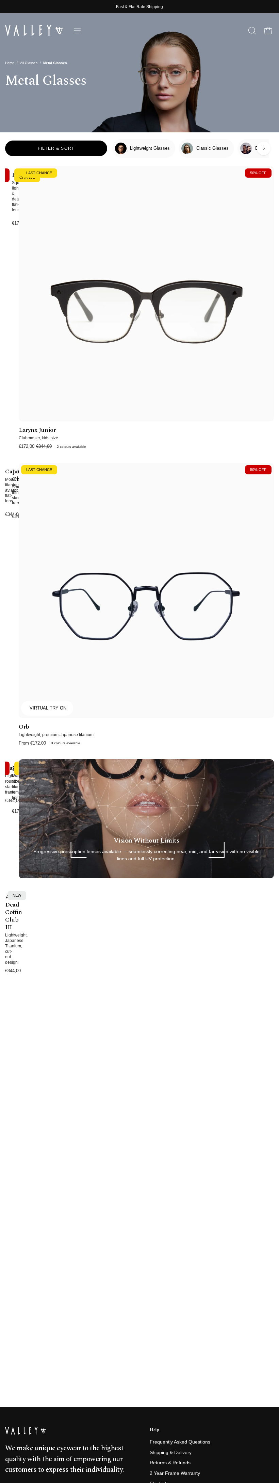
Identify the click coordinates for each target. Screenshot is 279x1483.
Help (154, 1430)
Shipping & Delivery (171, 1452)
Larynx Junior (37, 430)
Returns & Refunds (170, 1462)
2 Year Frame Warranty (175, 1473)
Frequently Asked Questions (180, 1442)
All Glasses (28, 63)
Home (9, 63)
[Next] (263, 148)
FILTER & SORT (56, 148)
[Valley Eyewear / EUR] (34, 30)
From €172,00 (49, 743)
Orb (24, 727)
